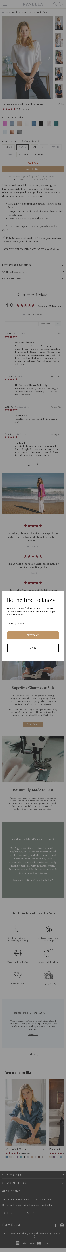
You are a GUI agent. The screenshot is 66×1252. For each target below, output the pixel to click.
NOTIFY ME (33, 635)
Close (33, 648)
